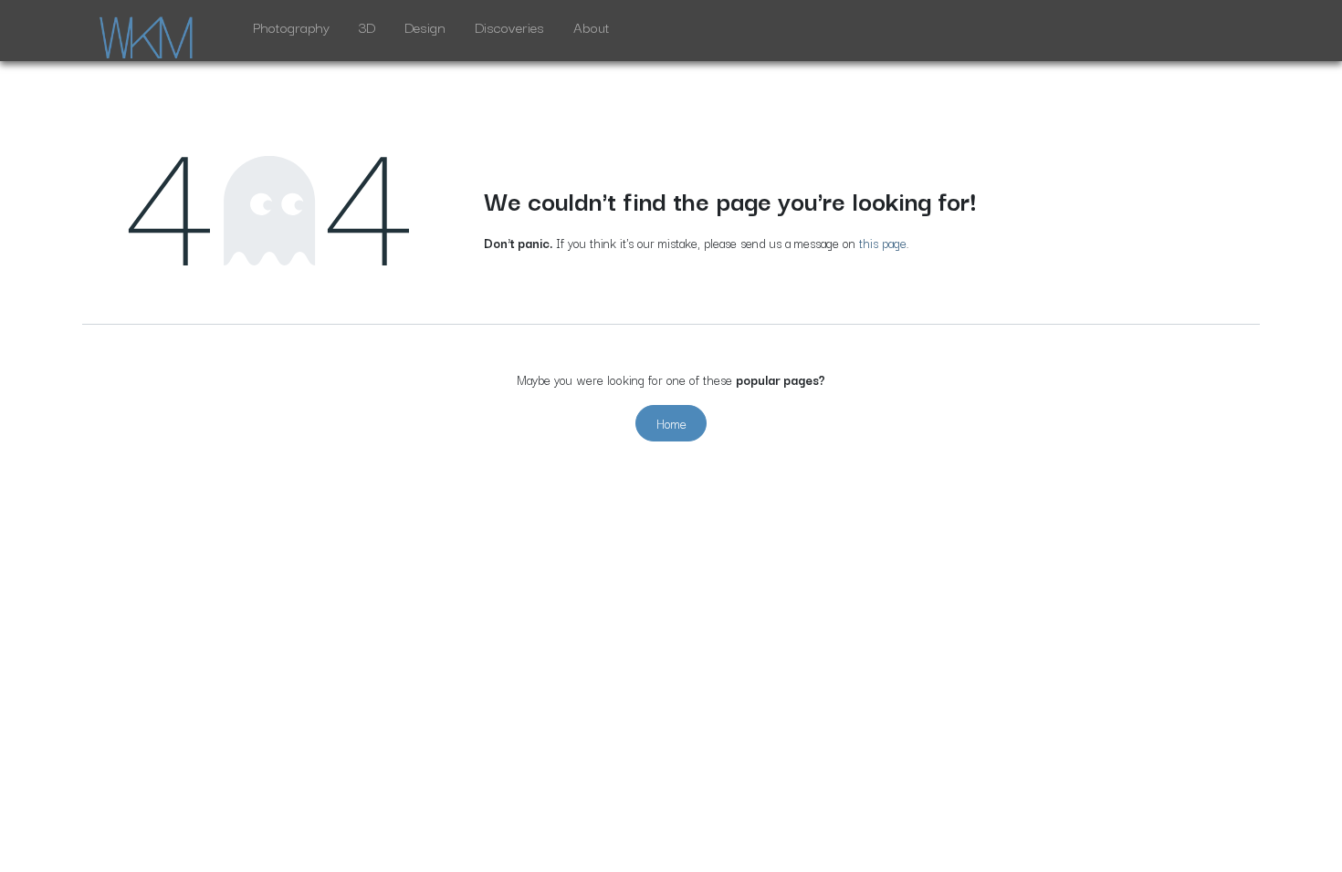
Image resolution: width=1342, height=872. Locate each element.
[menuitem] (291, 30)
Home (671, 423)
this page (883, 243)
